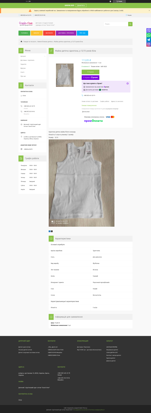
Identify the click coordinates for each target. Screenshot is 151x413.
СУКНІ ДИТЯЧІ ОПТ (112, 352)
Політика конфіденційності (97, 410)
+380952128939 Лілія (54, 355)
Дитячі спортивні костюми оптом (29, 352)
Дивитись (81, 5)
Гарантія (23, 64)
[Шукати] (130, 24)
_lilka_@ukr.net (53, 347)
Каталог (36, 33)
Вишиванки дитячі (112, 350)
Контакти (49, 33)
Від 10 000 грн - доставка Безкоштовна (89, 350)
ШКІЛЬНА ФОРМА (111, 347)
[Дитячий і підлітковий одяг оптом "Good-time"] (25, 26)
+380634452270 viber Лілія (55, 350)
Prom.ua (85, 408)
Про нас (83, 33)
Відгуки (23, 68)
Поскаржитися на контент (80, 410)
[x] (52, 231)
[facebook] (49, 231)
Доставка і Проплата (83, 347)
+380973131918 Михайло (55, 352)
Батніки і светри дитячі (113, 355)
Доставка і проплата (66, 33)
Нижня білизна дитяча (45, 41)
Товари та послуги (30, 41)
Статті (22, 72)
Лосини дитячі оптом (25, 350)
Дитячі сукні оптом (24, 347)
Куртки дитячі (110, 358)
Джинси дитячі (111, 361)
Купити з (88, 77)
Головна (24, 33)
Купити (91, 72)
